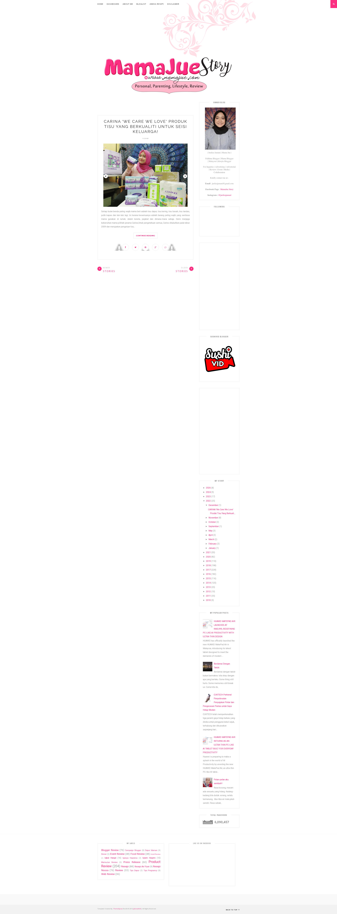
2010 (208, 600)
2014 (208, 583)
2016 (208, 574)
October (212, 522)
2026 (208, 488)
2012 (208, 591)
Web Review (108, 874)
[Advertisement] (168, 28)
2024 (208, 492)
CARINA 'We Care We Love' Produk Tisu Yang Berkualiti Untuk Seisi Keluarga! (145, 126)
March (211, 539)
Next (185, 176)
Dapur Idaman (151, 850)
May (210, 530)
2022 (208, 501)
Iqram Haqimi (148, 858)
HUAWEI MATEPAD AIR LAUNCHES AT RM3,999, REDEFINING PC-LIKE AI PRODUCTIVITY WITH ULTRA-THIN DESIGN (219, 629)
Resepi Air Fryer (142, 866)
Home (100, 4)
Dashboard (113, 4)
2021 (208, 552)
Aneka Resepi (157, 4)
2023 (208, 496)
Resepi (125, 866)
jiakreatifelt (137, 909)
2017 (208, 570)
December (213, 505)
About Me (128, 4)
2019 (208, 561)
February (213, 543)
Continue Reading (145, 236)
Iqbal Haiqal (110, 858)
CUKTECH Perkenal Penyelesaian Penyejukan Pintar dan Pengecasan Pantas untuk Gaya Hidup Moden (218, 702)
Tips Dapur (134, 870)
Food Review (137, 853)
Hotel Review (155, 854)
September (214, 526)
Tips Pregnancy (150, 870)
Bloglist (141, 4)
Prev (106, 176)
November (213, 517)
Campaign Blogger (133, 850)
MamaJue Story (226, 189)
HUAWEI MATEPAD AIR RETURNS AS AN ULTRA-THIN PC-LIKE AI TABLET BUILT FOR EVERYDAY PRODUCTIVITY (219, 745)
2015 (208, 578)
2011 (208, 596)
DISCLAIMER (173, 4)
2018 (208, 565)
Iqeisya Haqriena (130, 858)
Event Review (117, 853)
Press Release (131, 862)
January (212, 548)
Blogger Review (110, 850)
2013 (208, 587)
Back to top (232, 910)
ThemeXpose (118, 909)
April (211, 535)
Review (119, 870)
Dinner (104, 854)
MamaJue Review (109, 862)
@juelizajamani (224, 195)
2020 (208, 557)
